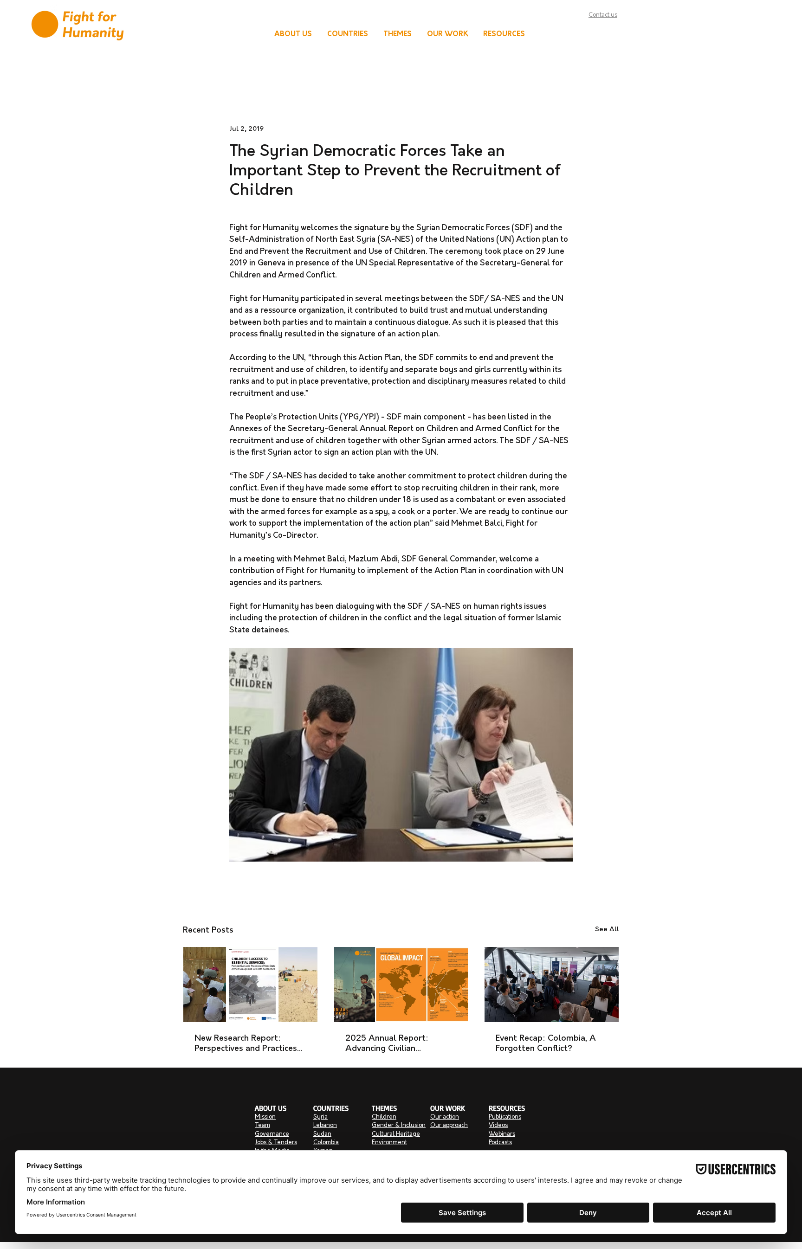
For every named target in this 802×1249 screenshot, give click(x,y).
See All (607, 929)
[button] (293, 34)
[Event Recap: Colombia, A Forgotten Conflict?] (552, 984)
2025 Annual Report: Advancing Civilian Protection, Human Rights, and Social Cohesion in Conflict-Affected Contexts (399, 1044)
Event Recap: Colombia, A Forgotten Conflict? (546, 1044)
